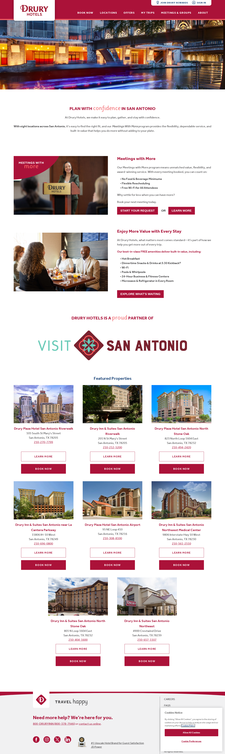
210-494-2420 (181, 447)
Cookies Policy (188, 725)
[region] (191, 729)
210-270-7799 (43, 442)
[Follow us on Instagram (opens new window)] (46, 739)
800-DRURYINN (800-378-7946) (54, 724)
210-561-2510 (181, 543)
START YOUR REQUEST (137, 210)
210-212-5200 (112, 447)
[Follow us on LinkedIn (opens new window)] (68, 739)
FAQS (167, 705)
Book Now (85, 12)
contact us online (90, 724)
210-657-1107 (146, 640)
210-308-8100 (112, 538)
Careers (169, 699)
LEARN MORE (182, 210)
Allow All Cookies (191, 732)
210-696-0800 (43, 543)
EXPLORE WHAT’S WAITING (140, 294)
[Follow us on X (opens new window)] (57, 739)
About (203, 12)
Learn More (43, 456)
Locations (108, 12)
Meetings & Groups (176, 12)
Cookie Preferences (191, 741)
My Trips (148, 12)
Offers (129, 12)
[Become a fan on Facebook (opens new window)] (36, 739)
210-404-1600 (78, 640)
